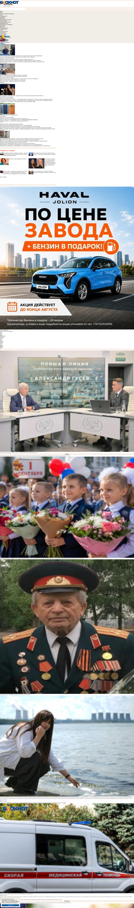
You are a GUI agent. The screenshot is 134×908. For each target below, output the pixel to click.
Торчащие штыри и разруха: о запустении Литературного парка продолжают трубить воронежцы (20, 60)
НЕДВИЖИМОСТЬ (4, 23)
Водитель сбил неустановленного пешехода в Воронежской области (92, 798)
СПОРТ (1, 30)
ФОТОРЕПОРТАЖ (4, 31)
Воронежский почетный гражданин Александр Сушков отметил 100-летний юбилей (16, 694)
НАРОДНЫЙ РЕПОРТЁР (5, 22)
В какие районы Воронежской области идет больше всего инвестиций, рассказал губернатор (42, 798)
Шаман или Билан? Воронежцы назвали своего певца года (12, 79)
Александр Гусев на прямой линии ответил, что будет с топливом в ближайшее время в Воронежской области (18, 452)
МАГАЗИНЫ (6, 42)
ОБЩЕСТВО (2, 25)
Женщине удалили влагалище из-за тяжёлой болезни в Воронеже (48, 797)
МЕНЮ (1, 11)
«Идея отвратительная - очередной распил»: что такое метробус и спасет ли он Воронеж (19, 78)
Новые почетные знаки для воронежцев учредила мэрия (61, 902)
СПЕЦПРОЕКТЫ (3, 29)
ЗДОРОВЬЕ (2, 17)
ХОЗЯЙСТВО (3, 32)
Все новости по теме (4, 58)
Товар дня (2, 102)
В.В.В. (1, 15)
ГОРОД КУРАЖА (3, 16)
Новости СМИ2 (3, 177)
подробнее (10, 331)
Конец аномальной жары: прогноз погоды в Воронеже (96, 896)
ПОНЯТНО (10, 905)
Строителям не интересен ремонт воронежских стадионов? (60, 455)
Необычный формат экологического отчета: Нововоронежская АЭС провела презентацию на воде (18, 797)
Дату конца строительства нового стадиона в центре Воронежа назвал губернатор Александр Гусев (112, 797)
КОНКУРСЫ (2, 18)
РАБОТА (8, 36)
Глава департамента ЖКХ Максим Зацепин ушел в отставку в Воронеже (15, 126)
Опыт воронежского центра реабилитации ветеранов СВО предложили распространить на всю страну (67, 896)
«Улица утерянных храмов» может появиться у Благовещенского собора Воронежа (33, 455)
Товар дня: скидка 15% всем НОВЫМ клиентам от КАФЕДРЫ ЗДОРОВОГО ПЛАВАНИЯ (19, 119)
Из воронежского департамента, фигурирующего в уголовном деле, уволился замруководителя (20, 145)
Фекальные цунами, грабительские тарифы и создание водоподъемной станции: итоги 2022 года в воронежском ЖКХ (25, 128)
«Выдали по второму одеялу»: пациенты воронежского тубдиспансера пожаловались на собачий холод (22, 61)
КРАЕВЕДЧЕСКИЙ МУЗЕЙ (5, 19)
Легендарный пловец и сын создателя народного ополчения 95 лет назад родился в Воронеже (33, 902)
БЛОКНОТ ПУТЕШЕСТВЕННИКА (7, 13)
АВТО (1, 12)
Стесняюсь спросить (4, 83)
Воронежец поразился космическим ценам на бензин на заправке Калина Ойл (16, 59)
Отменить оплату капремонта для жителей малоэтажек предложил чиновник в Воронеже (19, 141)
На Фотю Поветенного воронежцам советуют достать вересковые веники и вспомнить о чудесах (45, 899)
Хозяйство (2, 82)
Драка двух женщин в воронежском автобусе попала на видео (118, 896)
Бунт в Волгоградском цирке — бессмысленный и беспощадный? (13, 802)
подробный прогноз (4, 331)
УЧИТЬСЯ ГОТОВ (7, 37)
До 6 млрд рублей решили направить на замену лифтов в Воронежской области (17, 138)
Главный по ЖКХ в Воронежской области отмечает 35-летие (13, 143)
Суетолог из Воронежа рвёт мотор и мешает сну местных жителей (71, 558)
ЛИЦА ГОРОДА (3, 21)
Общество (38, 126)
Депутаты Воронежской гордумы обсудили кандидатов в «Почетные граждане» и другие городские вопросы (47, 802)
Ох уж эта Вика (3, 62)
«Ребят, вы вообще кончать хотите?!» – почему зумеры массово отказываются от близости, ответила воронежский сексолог (26, 99)
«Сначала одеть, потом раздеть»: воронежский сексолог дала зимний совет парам (17, 101)
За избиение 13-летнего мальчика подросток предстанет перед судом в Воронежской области (42, 558)
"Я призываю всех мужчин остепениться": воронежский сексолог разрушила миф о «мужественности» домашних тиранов (26, 100)
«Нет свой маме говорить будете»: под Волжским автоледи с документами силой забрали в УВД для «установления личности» (23, 896)
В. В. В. (1, 122)
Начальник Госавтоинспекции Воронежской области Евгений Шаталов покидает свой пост (77, 797)
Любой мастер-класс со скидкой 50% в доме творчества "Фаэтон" (14, 118)
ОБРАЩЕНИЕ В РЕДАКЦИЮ (6, 24)
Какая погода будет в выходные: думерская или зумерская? (13, 81)
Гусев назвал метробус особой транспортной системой (69, 798)
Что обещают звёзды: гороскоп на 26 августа (9, 455)
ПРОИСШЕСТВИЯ (4, 28)
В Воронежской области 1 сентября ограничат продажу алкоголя (13, 558)
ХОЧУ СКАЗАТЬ (3, 34)
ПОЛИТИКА (2, 26)
